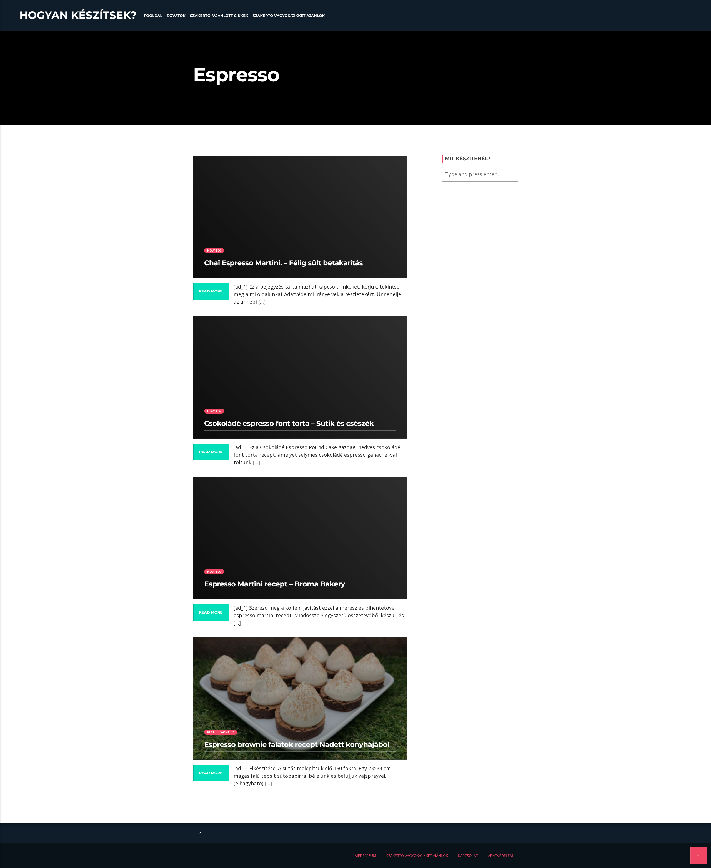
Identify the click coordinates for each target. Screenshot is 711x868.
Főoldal (153, 16)
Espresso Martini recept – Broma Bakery (274, 584)
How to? (214, 250)
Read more (210, 291)
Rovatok (176, 16)
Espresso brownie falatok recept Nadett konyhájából (296, 745)
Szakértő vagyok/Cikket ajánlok (289, 16)
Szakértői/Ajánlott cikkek (219, 16)
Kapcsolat (468, 855)
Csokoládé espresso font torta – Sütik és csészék (289, 423)
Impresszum (365, 855)
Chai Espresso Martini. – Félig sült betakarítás (283, 263)
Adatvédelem (500, 855)
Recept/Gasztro (220, 732)
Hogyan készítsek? (78, 15)
